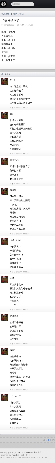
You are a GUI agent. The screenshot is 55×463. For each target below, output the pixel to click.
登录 (48, 440)
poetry (14, 13)
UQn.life (5, 13)
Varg (6, 25)
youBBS (15, 455)
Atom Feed (27, 452)
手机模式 (37, 452)
